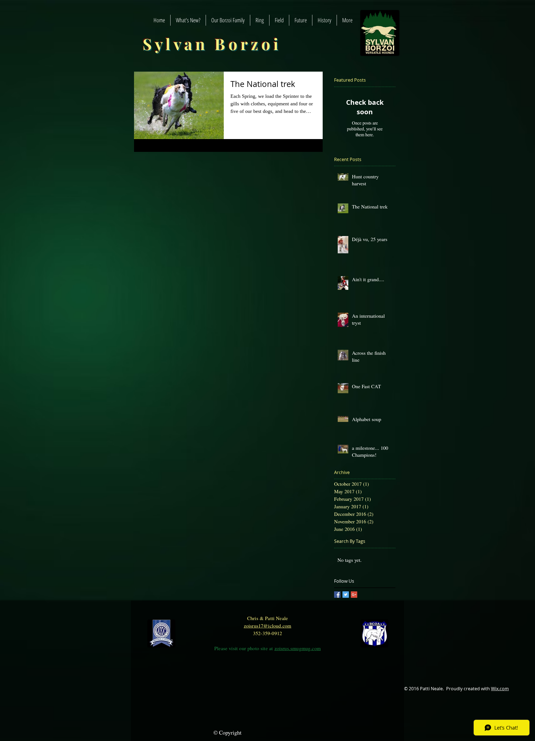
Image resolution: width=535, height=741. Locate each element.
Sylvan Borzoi (212, 43)
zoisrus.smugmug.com (297, 648)
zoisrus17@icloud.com (267, 625)
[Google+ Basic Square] (354, 594)
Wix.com (500, 689)
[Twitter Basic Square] (345, 594)
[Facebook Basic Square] (337, 594)
